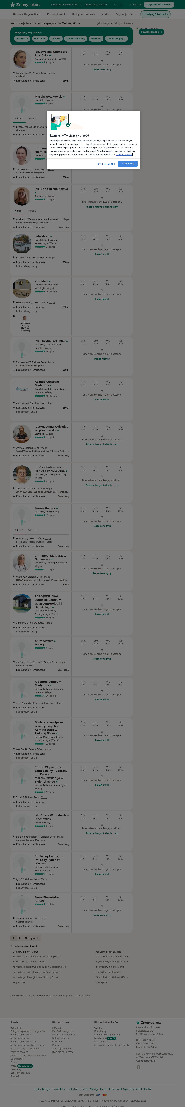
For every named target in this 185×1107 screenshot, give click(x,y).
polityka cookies (124, 154)
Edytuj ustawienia (106, 164)
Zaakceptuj (128, 163)
